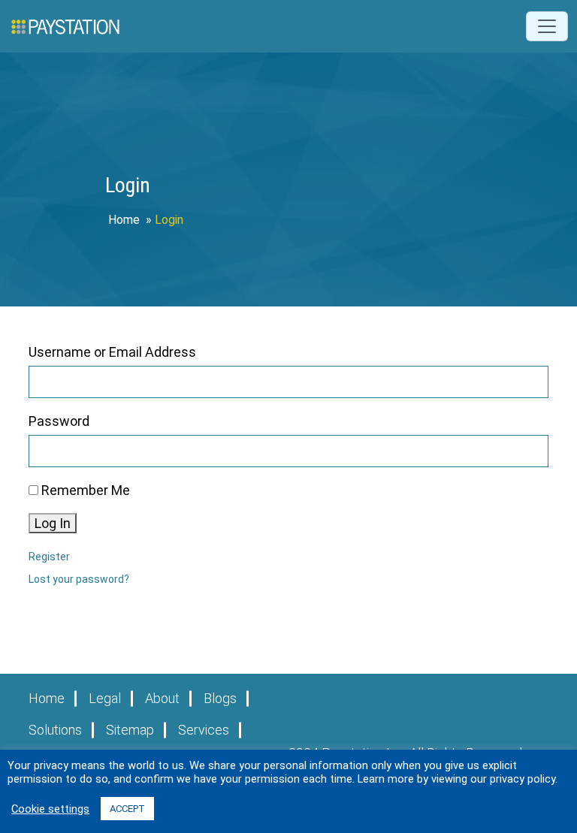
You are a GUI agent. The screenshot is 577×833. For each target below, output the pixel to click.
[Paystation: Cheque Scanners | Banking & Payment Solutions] (65, 26)
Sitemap (130, 730)
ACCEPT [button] (127, 808)
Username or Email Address (112, 352)
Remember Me (85, 490)
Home (124, 220)
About (162, 698)
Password (59, 421)
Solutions (55, 730)
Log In (53, 523)
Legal (105, 698)
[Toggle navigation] (547, 26)
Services (203, 730)
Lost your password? (79, 579)
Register (49, 557)
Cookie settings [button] (50, 809)
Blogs (220, 698)
